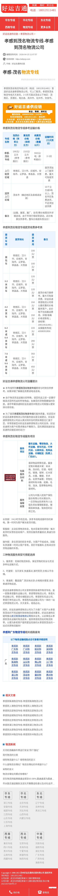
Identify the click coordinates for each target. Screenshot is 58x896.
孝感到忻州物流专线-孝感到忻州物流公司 (23, 734)
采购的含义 (8, 769)
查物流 (46, 892)
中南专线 (40, 836)
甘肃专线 (23, 843)
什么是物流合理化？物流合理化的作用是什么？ (25, 764)
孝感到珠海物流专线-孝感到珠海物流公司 (23, 701)
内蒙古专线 (24, 818)
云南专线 (8, 855)
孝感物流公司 (26, 34)
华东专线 (10, 20)
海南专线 (39, 862)
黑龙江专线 (40, 810)
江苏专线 (8, 822)
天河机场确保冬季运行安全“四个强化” (21, 750)
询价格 (16, 892)
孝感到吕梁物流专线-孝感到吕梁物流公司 (23, 710)
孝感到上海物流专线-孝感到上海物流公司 (23, 706)
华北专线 (28, 20)
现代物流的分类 (10, 755)
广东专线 (39, 855)
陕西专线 (23, 859)
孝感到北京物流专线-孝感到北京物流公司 (23, 720)
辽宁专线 (39, 803)
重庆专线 (8, 843)
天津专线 (23, 807)
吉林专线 (39, 807)
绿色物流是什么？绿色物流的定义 (19, 759)
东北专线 (46, 20)
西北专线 (24, 836)
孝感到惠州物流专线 (49, 674)
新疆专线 (23, 855)
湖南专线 (39, 847)
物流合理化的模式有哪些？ (16, 774)
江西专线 (8, 814)
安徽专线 (8, 807)
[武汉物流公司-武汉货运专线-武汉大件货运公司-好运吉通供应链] (14, 8)
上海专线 (8, 826)
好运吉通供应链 (10, 34)
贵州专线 (8, 851)
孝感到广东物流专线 (14, 632)
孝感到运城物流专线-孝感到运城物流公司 (23, 715)
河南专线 (39, 843)
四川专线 (8, 847)
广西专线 (39, 859)
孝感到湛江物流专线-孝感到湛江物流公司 (23, 725)
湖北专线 (39, 851)
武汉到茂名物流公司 (21, 616)
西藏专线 (8, 859)
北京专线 (23, 803)
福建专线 (8, 810)
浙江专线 (8, 803)
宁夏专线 (23, 851)
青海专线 (23, 847)
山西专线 (23, 814)
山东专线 (8, 818)
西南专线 (10, 27)
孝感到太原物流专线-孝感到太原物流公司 (23, 729)
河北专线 (23, 810)
